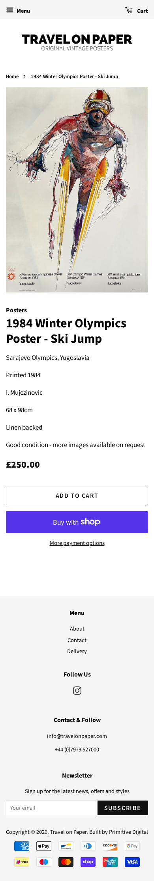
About (77, 629)
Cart (142, 11)
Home (12, 76)
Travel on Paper (68, 832)
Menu (22, 11)
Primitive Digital (128, 832)
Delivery (77, 651)
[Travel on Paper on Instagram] (77, 692)
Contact (77, 640)
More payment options (77, 543)
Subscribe (122, 808)
